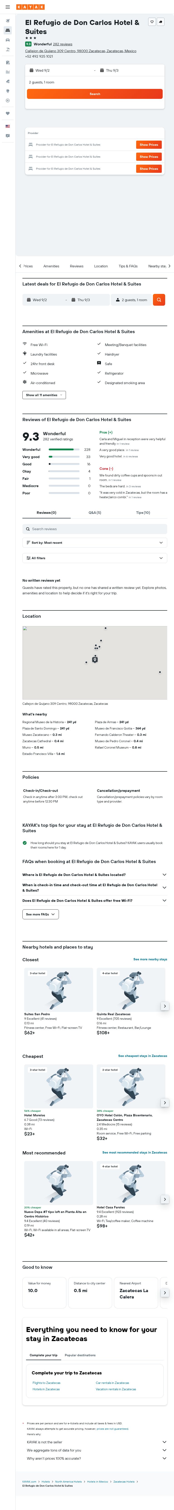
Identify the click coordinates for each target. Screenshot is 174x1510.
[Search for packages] (8, 49)
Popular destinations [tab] (80, 1355)
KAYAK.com (29, 1481)
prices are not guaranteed (112, 1428)
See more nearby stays (150, 959)
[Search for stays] (8, 30)
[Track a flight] (8, 100)
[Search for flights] (8, 20)
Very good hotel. (118, 456)
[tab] (46, 512)
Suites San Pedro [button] (37, 1014)
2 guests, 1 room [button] (41, 82)
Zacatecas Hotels (124, 1481)
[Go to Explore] (8, 90)
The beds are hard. (120, 486)
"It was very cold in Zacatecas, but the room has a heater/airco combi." (133, 494)
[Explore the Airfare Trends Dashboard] (8, 71)
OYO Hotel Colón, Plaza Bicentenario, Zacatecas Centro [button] (125, 1117)
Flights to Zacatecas (46, 1383)
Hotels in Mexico (97, 1481)
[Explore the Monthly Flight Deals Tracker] (8, 81)
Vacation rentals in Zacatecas (116, 1389)
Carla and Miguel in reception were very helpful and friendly (132, 441)
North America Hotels (68, 1481)
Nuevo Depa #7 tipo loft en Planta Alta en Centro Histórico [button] (55, 1214)
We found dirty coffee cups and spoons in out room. (130, 477)
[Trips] (8, 113)
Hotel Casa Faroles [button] (111, 1207)
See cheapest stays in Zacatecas (142, 1056)
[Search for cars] (8, 39)
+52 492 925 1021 (39, 56)
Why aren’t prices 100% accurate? (54, 1458)
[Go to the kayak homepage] (30, 7)
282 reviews (62, 44)
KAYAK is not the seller (44, 1442)
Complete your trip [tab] (44, 1355)
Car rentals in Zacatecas (112, 1383)
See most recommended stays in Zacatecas (134, 1152)
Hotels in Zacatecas (46, 1389)
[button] (8, 7)
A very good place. (119, 450)
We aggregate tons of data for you (54, 1450)
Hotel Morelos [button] (34, 1115)
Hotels (46, 1481)
